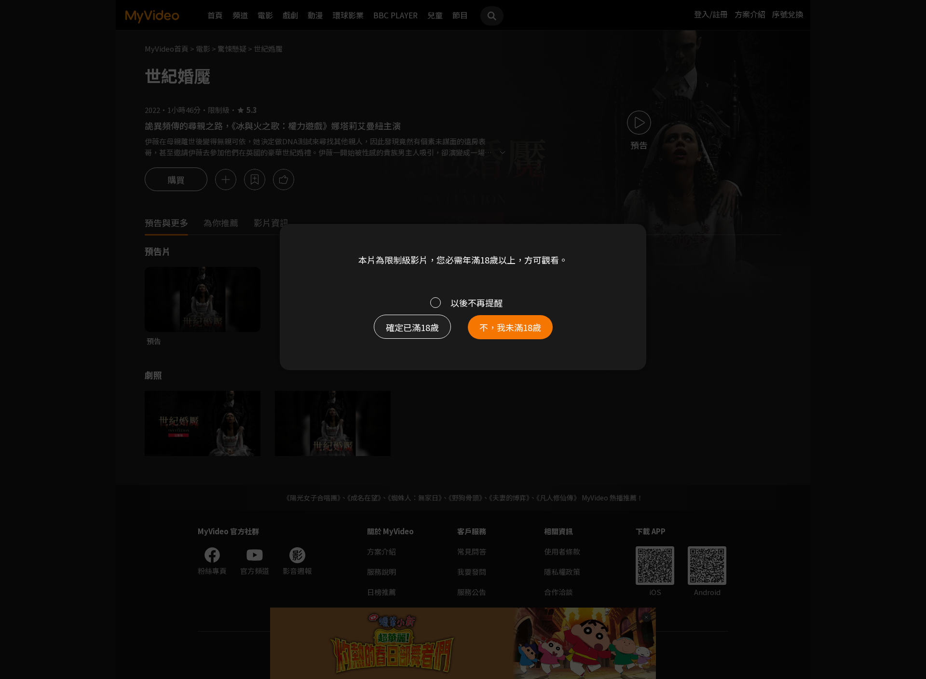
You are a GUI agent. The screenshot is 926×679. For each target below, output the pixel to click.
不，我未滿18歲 (510, 327)
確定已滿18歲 (412, 327)
